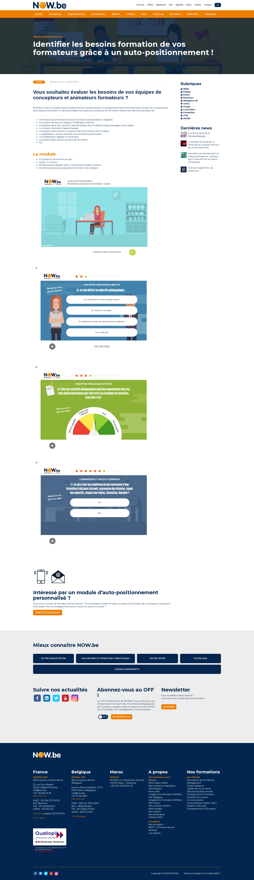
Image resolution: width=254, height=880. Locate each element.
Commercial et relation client (202, 803)
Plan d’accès (39, 796)
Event (186, 94)
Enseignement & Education (201, 809)
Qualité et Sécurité (196, 806)
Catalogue (210, 14)
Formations (55, 14)
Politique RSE (155, 817)
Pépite (187, 92)
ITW (185, 115)
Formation (189, 112)
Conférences (98, 14)
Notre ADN (200, 658)
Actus (189, 5)
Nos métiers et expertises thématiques (105, 658)
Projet (186, 106)
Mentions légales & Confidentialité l (202, 873)
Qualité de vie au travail (199, 788)
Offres (150, 5)
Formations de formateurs (200, 780)
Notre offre (157, 658)
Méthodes (192, 14)
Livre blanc (189, 109)
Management (194, 783)
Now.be (140, 5)
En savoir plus (122, 716)
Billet (186, 89)
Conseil (38, 14)
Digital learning (76, 14)
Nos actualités (155, 824)
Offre (39, 82)
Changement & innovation (200, 794)
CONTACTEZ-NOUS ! (47, 612)
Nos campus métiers (159, 806)
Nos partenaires (156, 814)
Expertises (161, 5)
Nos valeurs (154, 811)
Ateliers (116, 14)
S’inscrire (169, 706)
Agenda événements (127, 669)
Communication (195, 800)
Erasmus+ (188, 97)
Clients (197, 5)
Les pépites (154, 833)
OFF (171, 5)
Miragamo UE (190, 100)
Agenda (179, 5)
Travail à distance (195, 786)
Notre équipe (155, 809)
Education (175, 14)
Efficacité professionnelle (200, 791)
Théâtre (130, 14)
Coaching (158, 14)
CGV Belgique (78, 816)
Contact (208, 5)
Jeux (143, 14)
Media (186, 118)
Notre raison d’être (53, 658)
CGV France (39, 818)
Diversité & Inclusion (197, 797)
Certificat (37, 813)
